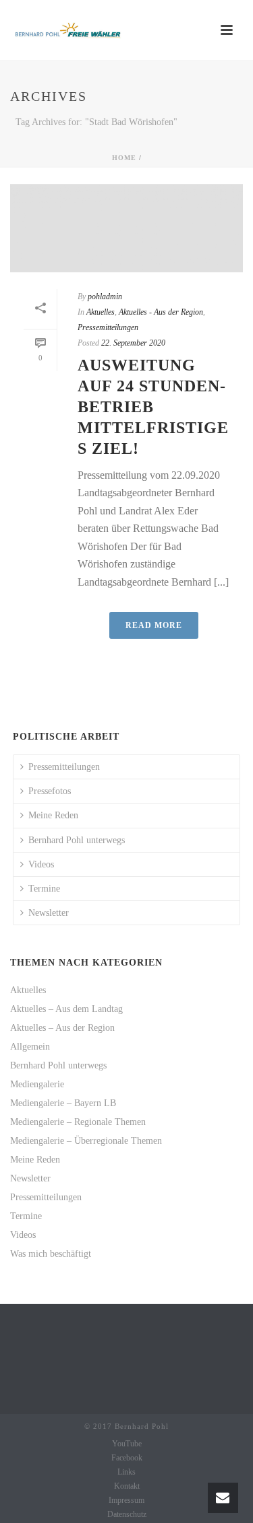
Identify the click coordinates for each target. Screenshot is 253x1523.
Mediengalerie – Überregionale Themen (86, 1141)
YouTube (127, 1443)
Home (124, 157)
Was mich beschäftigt (50, 1254)
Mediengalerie (37, 1084)
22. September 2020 (133, 343)
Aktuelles (100, 312)
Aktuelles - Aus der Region (161, 312)
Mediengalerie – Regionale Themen (78, 1122)
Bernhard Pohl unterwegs (76, 840)
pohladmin (105, 296)
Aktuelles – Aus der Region (62, 1028)
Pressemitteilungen (108, 327)
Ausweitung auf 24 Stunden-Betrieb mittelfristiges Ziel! (153, 407)
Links (126, 1472)
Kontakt (127, 1486)
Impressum (126, 1500)
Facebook (126, 1457)
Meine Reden (53, 815)
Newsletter (48, 913)
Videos (41, 864)
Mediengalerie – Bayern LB (63, 1103)
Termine (44, 889)
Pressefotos (49, 791)
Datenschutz (126, 1514)
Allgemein (30, 1047)
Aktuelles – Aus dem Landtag (66, 1009)
